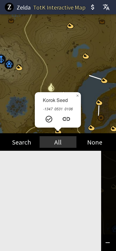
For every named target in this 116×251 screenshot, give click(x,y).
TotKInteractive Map (59, 7)
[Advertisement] (58, 193)
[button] (9, 64)
